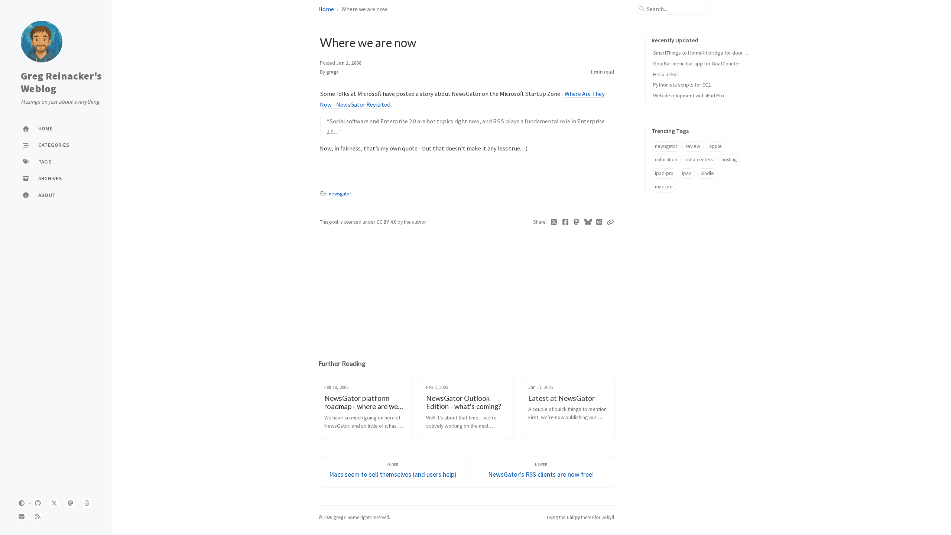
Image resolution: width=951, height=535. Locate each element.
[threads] (87, 503)
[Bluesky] (588, 222)
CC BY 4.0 (386, 222)
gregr (332, 72)
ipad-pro (664, 173)
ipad (687, 173)
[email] (21, 516)
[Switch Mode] (21, 503)
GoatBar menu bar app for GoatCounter (696, 63)
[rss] (38, 516)
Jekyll (607, 517)
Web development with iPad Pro (688, 95)
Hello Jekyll (666, 74)
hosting (729, 159)
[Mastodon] (576, 222)
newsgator (340, 194)
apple (715, 146)
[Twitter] (554, 222)
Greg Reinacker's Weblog (61, 82)
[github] (38, 503)
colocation (666, 159)
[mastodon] (70, 503)
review (693, 146)
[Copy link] (610, 222)
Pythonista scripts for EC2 (682, 84)
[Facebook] (565, 222)
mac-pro (664, 187)
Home (326, 9)
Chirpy (573, 517)
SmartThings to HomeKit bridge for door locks (704, 52)
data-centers (699, 159)
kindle (707, 173)
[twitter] (54, 503)
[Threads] (599, 222)
